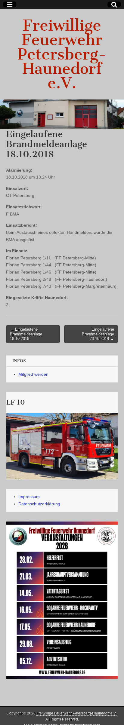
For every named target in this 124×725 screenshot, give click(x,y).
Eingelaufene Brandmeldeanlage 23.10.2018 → (98, 334)
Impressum (29, 496)
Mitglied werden (33, 374)
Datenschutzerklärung (39, 503)
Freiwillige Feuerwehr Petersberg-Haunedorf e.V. (62, 54)
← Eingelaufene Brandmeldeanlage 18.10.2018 (26, 334)
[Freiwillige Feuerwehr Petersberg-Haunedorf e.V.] (62, 114)
